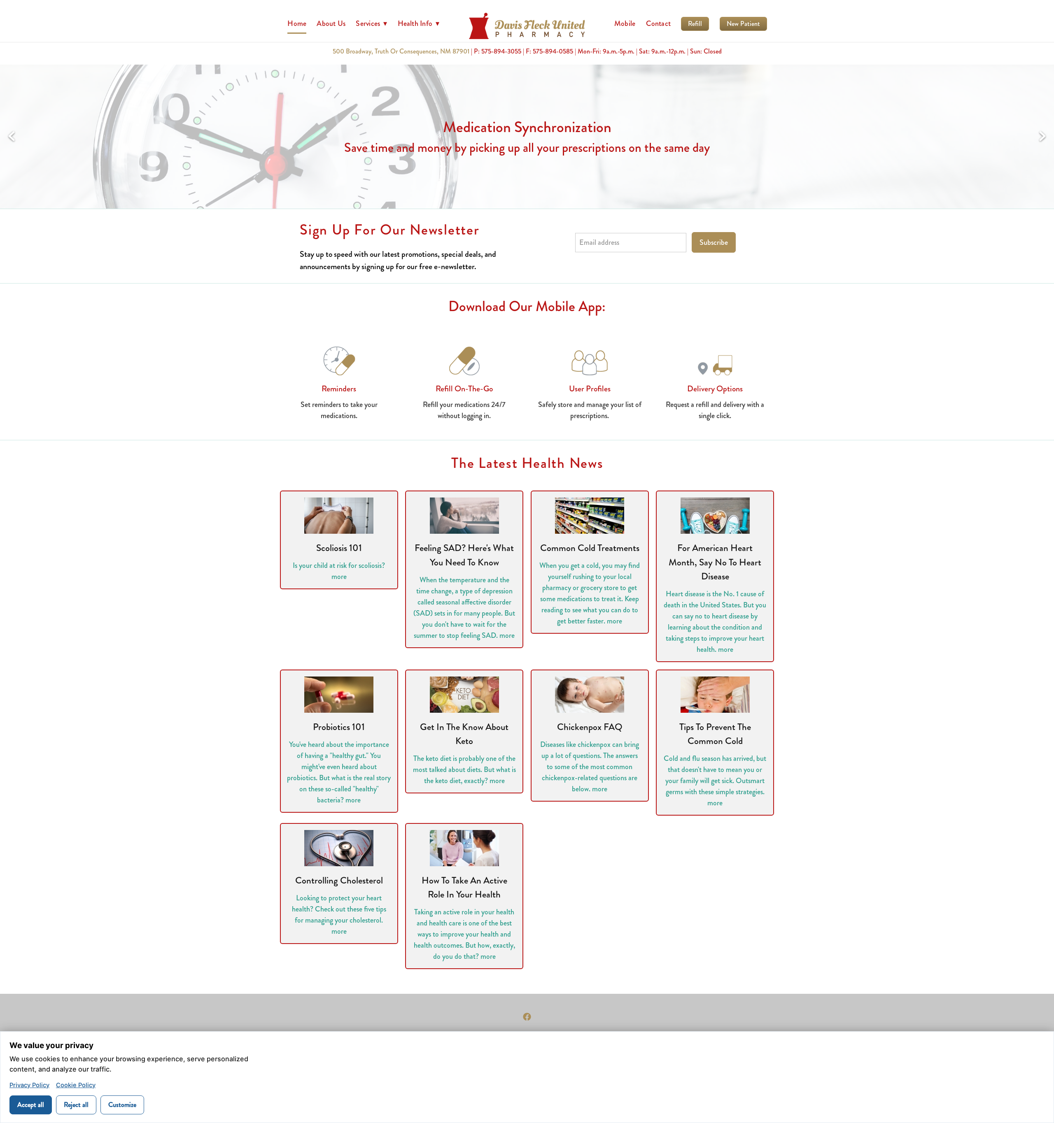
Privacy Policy (29, 1085)
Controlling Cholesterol (339, 880)
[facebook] (527, 1016)
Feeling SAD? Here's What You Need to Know (464, 555)
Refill (695, 23)
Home (296, 23)
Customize (122, 1104)
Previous (11, 137)
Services (371, 23)
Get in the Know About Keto (464, 734)
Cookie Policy (76, 1085)
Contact (658, 23)
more (339, 576)
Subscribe (714, 242)
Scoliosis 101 (339, 548)
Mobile (624, 23)
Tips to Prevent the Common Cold (715, 734)
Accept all (30, 1104)
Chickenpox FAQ (590, 727)
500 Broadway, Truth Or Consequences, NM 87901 (401, 51)
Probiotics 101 (339, 727)
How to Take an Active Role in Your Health (464, 888)
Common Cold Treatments (589, 548)
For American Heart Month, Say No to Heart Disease (715, 562)
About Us (331, 23)
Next (1042, 137)
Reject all (76, 1104)
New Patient (743, 23)
